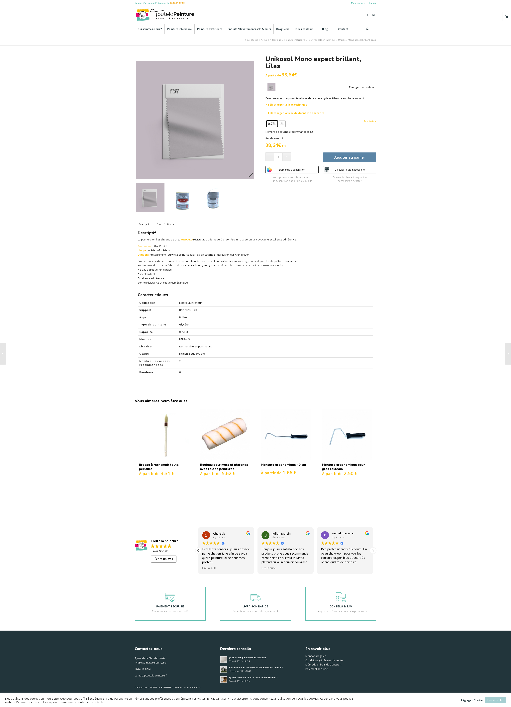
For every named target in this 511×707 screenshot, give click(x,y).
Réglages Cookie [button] (472, 700)
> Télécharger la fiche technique (286, 104)
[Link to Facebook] (367, 15)
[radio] (272, 124)
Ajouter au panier (349, 157)
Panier (372, 2)
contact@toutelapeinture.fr (151, 675)
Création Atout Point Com (187, 687)
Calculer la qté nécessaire (350, 169)
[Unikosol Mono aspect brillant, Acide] (3, 354)
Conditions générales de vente (324, 660)
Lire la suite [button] (209, 568)
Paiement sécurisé (316, 669)
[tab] (144, 224)
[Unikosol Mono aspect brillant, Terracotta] (508, 354)
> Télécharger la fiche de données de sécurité (294, 113)
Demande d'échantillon (292, 169)
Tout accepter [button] (495, 700)
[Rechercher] (367, 29)
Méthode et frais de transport (323, 664)
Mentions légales (315, 656)
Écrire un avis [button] (163, 559)
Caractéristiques (165, 223)
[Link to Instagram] (373, 15)
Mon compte (358, 2)
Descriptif (144, 223)
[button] (373, 551)
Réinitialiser (370, 122)
